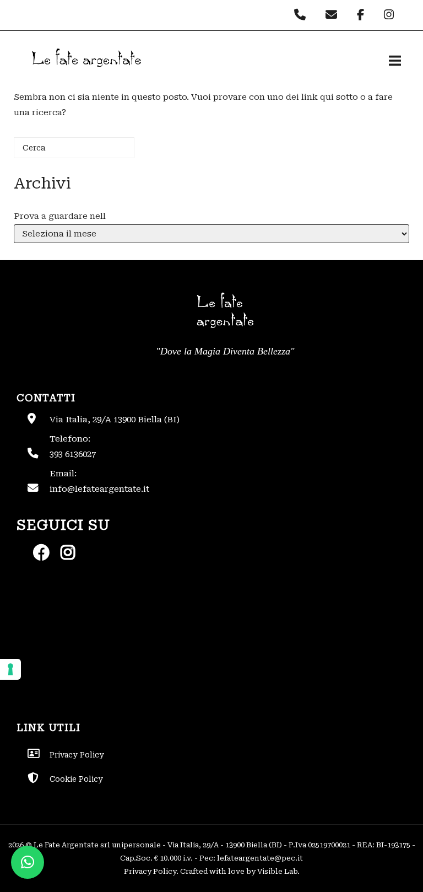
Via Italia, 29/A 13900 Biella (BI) (115, 419)
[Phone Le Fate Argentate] (303, 15)
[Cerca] (109, 152)
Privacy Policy (150, 871)
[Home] (85, 76)
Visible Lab (277, 871)
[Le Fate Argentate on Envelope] (334, 15)
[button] (27, 862)
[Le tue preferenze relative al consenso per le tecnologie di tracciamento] (10, 669)
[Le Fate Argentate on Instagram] (390, 15)
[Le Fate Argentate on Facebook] (363, 15)
